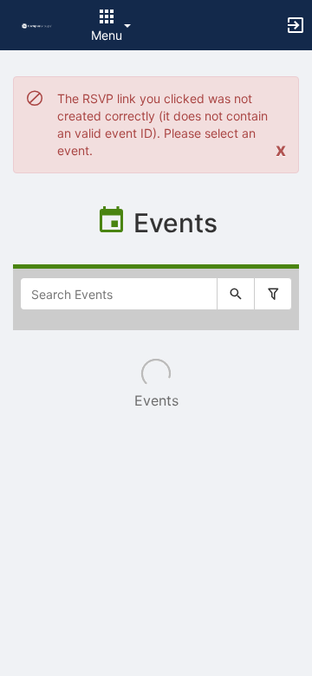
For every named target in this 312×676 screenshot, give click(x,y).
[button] (36, 24)
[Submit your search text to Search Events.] (236, 293)
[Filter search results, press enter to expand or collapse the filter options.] (273, 293)
